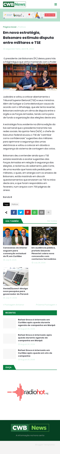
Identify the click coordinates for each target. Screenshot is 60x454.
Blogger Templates (45, 444)
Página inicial (9, 26)
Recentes (10, 312)
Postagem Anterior (14, 304)
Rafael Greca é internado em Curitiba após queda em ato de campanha (35, 353)
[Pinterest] (28, 212)
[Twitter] (21, 212)
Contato (36, 449)
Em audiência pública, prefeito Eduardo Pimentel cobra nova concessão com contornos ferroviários (44, 253)
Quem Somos (21, 449)
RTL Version (49, 449)
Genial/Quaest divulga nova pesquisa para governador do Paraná (15, 291)
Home (8, 449)
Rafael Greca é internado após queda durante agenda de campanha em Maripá (35, 338)
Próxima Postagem (45, 304)
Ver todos (52, 221)
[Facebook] (14, 212)
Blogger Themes (25, 444)
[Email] (41, 212)
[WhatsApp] (35, 212)
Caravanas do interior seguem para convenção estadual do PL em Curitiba (15, 252)
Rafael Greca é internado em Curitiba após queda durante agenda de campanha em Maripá (36, 322)
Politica (22, 26)
